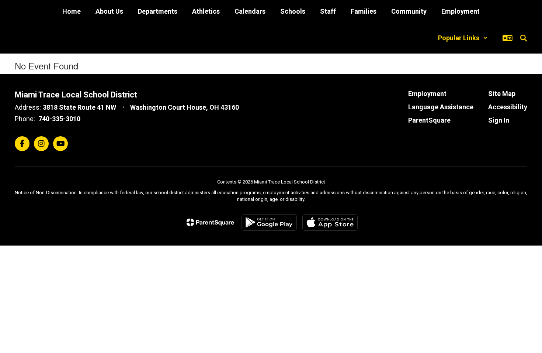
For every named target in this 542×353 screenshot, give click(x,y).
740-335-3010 (59, 119)
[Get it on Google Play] (269, 222)
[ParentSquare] (210, 222)
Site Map (501, 93)
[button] (462, 38)
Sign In (498, 120)
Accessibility (507, 107)
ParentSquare (429, 120)
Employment (427, 93)
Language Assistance (440, 107)
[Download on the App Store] (330, 222)
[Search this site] (523, 38)
